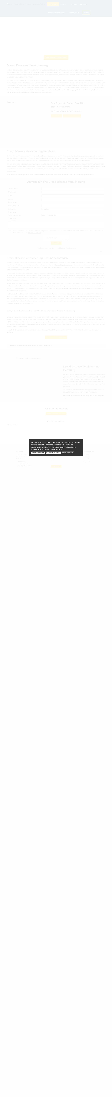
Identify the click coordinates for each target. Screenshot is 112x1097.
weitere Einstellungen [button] (68, 452)
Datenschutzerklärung (56, 449)
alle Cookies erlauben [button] (38, 452)
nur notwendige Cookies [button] (53, 452)
